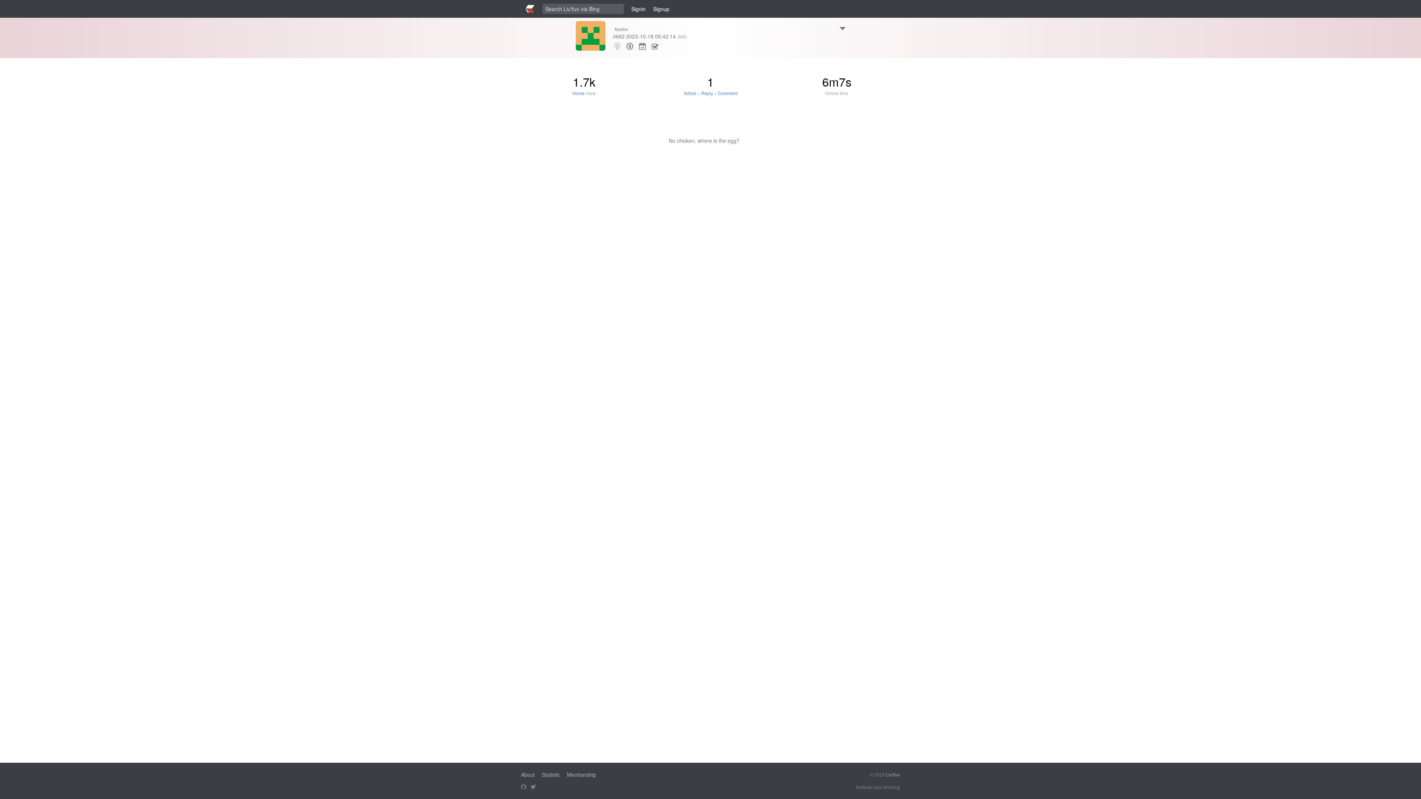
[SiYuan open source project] (523, 787)
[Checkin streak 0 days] (642, 46)
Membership (581, 774)
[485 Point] (629, 46)
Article (690, 93)
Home (578, 93)
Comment (728, 93)
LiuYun (893, 774)
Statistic (551, 774)
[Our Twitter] (533, 787)
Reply (707, 93)
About (528, 774)
